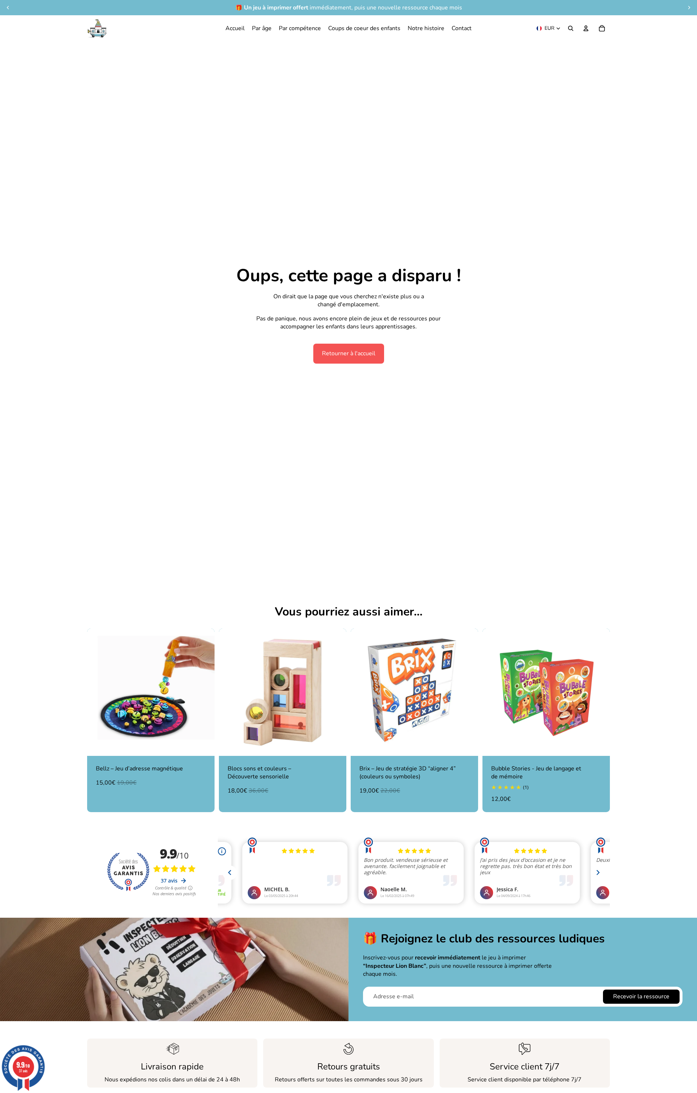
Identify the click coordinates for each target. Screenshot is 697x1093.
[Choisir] (598, 744)
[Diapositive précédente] (98, 692)
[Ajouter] (203, 744)
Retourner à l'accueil (348, 353)
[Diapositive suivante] (204, 692)
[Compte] (586, 28)
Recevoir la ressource (641, 996)
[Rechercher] (571, 28)
